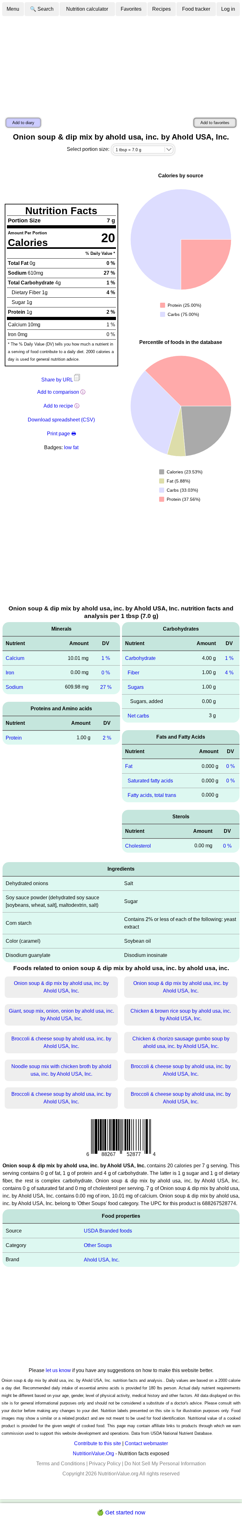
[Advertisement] (121, 64)
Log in (228, 9)
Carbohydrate (140, 658)
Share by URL (57, 379)
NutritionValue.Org (93, 1453)
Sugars (136, 687)
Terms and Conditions (60, 1463)
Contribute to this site (97, 1443)
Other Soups (98, 1245)
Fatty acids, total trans (152, 795)
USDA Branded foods (108, 1230)
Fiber (133, 672)
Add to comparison (58, 392)
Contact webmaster (146, 1443)
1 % (105, 658)
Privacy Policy (105, 1463)
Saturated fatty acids (150, 780)
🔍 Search (42, 9)
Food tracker (196, 9)
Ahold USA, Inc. (101, 1259)
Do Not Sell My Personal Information (165, 1463)
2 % (107, 737)
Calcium (15, 658)
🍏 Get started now (121, 1512)
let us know (58, 1370)
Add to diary (23, 122)
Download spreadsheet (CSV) (61, 419)
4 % (229, 672)
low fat (71, 447)
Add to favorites (214, 122)
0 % (105, 672)
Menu (13, 9)
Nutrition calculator (87, 9)
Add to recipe (58, 406)
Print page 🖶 (61, 433)
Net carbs (138, 715)
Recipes (161, 9)
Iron (10, 672)
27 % (106, 687)
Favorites (131, 9)
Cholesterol (138, 845)
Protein (14, 737)
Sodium (14, 687)
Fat (128, 766)
